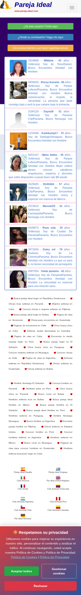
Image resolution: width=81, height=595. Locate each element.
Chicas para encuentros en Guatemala (50, 320)
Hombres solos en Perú (38, 388)
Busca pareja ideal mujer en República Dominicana (39, 298)
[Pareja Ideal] (6, 4)
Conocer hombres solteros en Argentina (40, 435)
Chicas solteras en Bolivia (40, 369)
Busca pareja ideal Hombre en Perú (45, 410)
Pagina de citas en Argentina (40, 358)
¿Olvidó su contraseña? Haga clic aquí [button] (40, 37)
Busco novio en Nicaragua (37, 443)
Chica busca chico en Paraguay (45, 347)
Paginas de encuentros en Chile (29, 325)
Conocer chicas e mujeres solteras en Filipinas (45, 309)
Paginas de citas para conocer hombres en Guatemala (40, 445)
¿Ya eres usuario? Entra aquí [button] (41, 26)
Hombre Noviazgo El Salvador (28, 383)
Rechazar (40, 586)
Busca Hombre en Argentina (40, 421)
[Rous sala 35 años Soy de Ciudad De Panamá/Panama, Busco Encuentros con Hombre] (18, 235)
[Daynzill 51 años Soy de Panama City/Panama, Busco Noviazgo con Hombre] (18, 119)
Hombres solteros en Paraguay (26, 416)
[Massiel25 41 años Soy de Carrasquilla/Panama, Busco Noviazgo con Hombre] (18, 214)
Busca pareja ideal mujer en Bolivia (31, 314)
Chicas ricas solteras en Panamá (26, 304)
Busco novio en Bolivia (50, 394)
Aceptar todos (21, 571)
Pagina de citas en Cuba (27, 336)
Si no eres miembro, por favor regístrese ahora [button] (40, 48)
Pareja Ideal (33, 4)
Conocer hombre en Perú (39, 432)
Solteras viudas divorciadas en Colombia (48, 331)
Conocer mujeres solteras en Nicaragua (29, 352)
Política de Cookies (24, 557)
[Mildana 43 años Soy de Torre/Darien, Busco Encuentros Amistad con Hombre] (18, 68)
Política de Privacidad (54, 557)
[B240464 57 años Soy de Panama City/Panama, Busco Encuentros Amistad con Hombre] (18, 192)
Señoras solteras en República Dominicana (40, 361)
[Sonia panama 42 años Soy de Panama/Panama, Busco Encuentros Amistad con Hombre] (18, 279)
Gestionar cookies (59, 571)
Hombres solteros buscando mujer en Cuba (40, 451)
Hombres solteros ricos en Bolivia (26, 399)
